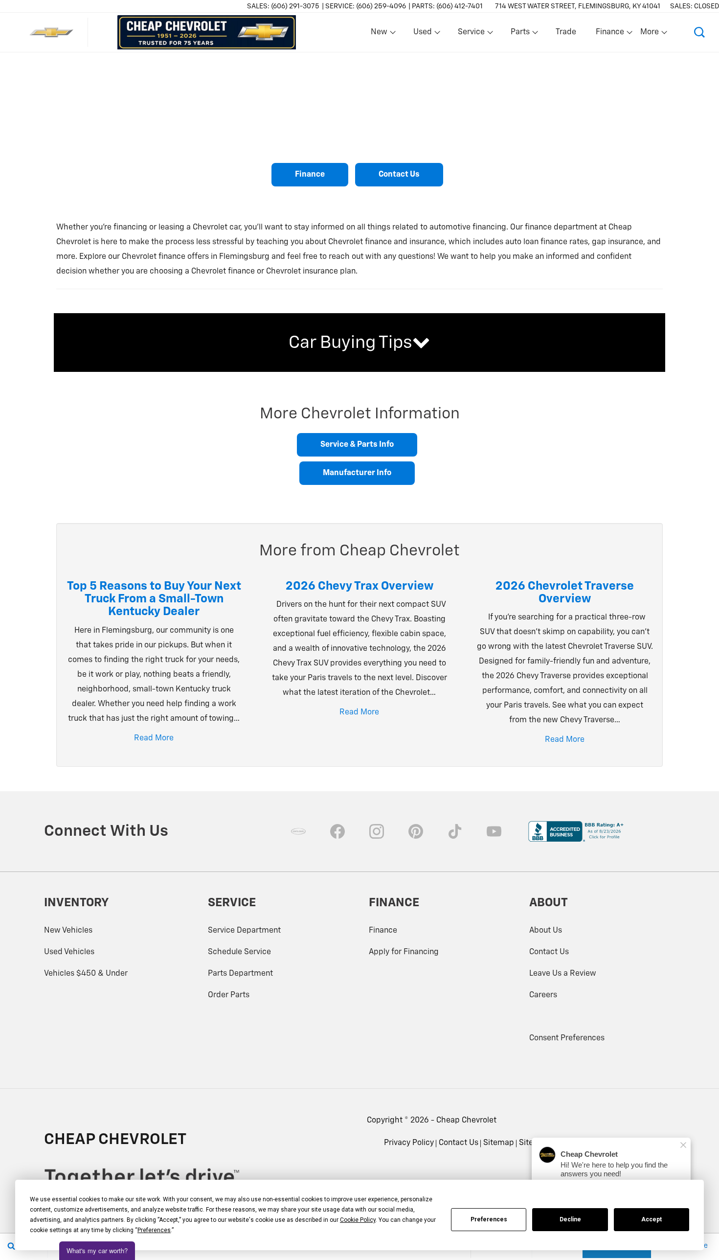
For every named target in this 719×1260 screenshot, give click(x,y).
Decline (570, 1219)
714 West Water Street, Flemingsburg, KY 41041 (577, 6)
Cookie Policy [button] (358, 1219)
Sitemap (498, 1143)
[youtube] (494, 831)
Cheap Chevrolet (466, 1120)
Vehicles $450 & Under (86, 974)
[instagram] (376, 831)
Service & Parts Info (357, 445)
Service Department (244, 931)
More (650, 34)
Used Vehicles (69, 952)
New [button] (380, 34)
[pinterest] (416, 831)
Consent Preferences (567, 1038)
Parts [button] (520, 34)
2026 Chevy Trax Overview (359, 586)
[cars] (298, 831)
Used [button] (423, 34)
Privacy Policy (409, 1143)
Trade (566, 32)
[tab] (359, 342)
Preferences (489, 1219)
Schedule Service (239, 952)
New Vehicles (68, 931)
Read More (154, 738)
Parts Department (240, 974)
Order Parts (228, 995)
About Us (545, 931)
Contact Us (399, 175)
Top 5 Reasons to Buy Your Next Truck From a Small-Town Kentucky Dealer (154, 599)
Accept (651, 1219)
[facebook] (337, 831)
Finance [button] (609, 34)
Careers (543, 995)
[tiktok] (455, 831)
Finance (310, 175)
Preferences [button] (154, 1230)
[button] (699, 32)
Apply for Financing (404, 952)
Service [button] (471, 34)
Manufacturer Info (357, 473)
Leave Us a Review (562, 974)
